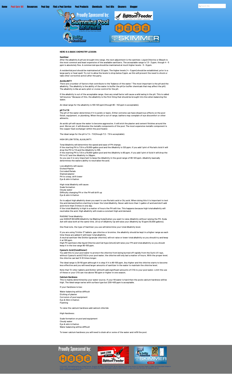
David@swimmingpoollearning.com (72, 369)
